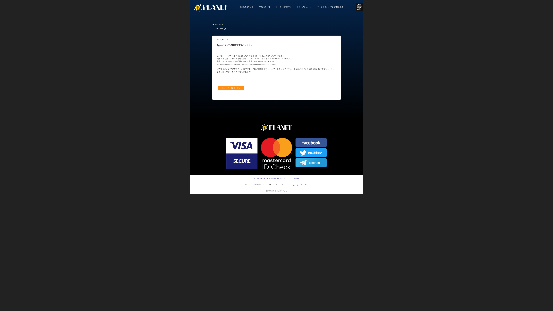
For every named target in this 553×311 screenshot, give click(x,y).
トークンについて (283, 7)
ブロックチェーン (304, 7)
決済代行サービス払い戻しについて (281, 178)
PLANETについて (246, 7)
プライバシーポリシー (261, 178)
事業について (264, 7)
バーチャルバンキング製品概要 (330, 7)
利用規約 (296, 178)
